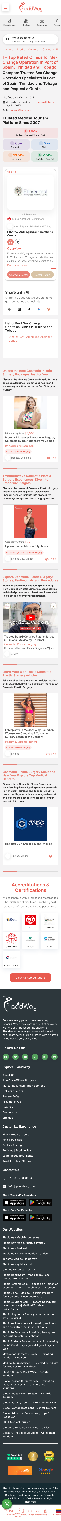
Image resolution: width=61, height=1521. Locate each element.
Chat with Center (18, 274)
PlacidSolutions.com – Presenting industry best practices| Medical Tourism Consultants (30, 1305)
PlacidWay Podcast (15, 1248)
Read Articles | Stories (17, 1161)
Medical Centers (27, 49)
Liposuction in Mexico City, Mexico (27, 546)
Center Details (42, 274)
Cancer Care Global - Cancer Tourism (26, 1427)
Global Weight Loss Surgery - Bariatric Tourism (27, 1395)
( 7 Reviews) (29, 214)
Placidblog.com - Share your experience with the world (28, 1316)
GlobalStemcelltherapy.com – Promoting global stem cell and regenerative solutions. (28, 1384)
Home (9, 49)
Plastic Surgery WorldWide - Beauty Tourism (26, 1373)
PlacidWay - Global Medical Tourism (25, 1253)
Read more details (17, 265)
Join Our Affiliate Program (19, 1080)
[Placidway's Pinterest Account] (35, 1057)
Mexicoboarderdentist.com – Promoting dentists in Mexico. (28, 1355)
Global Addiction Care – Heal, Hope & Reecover (26, 1415)
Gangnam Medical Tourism (19, 1269)
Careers (8, 1107)
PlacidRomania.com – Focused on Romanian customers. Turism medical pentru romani (30, 1285)
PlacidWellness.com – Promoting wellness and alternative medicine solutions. (29, 1325)
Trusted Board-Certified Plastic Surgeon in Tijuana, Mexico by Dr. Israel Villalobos (30, 638)
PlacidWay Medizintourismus (21, 1237)
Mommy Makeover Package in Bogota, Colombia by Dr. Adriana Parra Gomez (30, 439)
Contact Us (10, 1112)
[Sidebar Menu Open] (5, 7)
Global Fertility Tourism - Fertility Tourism (29, 1402)
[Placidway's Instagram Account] (45, 1057)
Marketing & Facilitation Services (24, 1085)
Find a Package (12, 1139)
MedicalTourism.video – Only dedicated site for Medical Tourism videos (30, 1364)
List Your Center (13, 1091)
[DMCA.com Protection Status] (49, 1456)
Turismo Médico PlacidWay (20, 1258)
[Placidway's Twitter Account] (15, 1057)
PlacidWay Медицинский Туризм (24, 1242)
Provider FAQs (12, 1101)
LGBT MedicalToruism (16, 1422)
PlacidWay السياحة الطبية (17, 1264)
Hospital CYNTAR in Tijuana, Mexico (28, 843)
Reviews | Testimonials (17, 1150)
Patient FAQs (11, 1096)
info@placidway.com (21, 1186)
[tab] (24, 468)
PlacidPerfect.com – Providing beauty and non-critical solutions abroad (29, 1334)
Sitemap (8, 1117)
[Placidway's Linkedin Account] (54, 1057)
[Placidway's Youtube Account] (25, 1057)
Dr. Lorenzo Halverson (44, 102)
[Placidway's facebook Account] (6, 1057)
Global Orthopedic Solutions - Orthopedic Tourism (29, 1434)
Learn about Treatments (18, 1155)
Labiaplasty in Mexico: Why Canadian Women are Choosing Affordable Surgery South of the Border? (29, 733)
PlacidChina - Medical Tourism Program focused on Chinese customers (28, 1294)
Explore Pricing (12, 1145)
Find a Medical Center (16, 1134)
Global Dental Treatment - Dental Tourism (29, 1407)
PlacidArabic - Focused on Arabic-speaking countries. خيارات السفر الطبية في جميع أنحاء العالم (30, 1345)
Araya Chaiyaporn (21, 110)
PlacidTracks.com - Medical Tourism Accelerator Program (26, 1276)
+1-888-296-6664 (20, 1178)
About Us (8, 1075)
